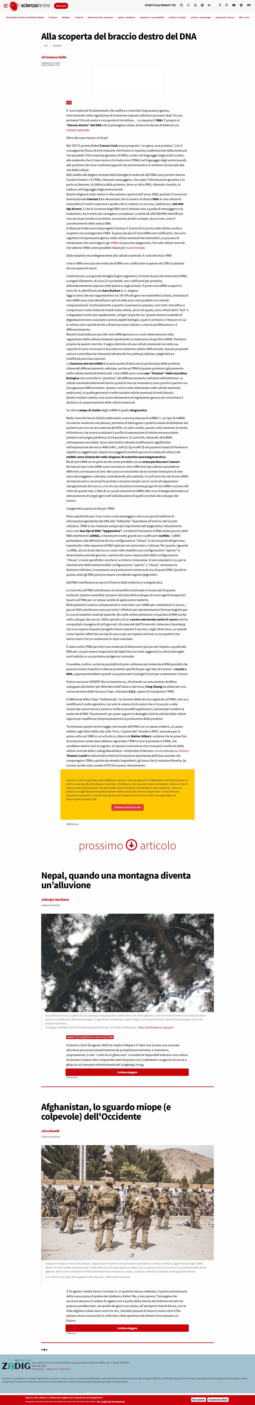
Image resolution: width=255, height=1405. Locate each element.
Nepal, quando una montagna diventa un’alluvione (116, 880)
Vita (69, 102)
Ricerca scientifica (95, 1037)
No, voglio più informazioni (111, 1401)
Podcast (53, 17)
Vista (47, 46)
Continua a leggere (127, 1072)
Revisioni (57, 45)
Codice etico (51, 1369)
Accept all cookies (218, 1399)
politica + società (177, 17)
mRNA (114, 243)
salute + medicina (126, 17)
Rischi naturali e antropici (100, 17)
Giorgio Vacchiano (56, 899)
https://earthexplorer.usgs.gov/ (156, 1027)
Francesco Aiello (55, 57)
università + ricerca (224, 17)
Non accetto (198, 1399)
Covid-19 (79, 17)
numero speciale (77, 130)
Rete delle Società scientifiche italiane (25, 17)
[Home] (31, 6)
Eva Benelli (51, 1131)
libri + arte (244, 17)
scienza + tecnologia (201, 17)
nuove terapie (135, 248)
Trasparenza (64, 1369)
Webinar (66, 17)
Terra (110, 1037)
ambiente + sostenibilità (152, 17)
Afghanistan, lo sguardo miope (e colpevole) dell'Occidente (106, 1111)
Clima (81, 1037)
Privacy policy (38, 1369)
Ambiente (71, 1037)
